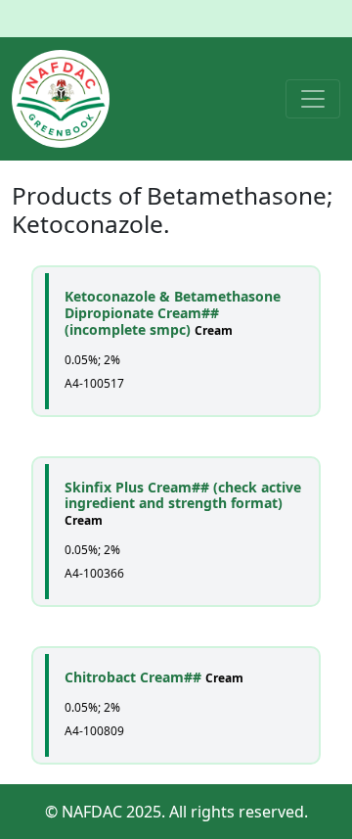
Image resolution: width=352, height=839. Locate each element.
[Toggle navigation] (313, 98)
